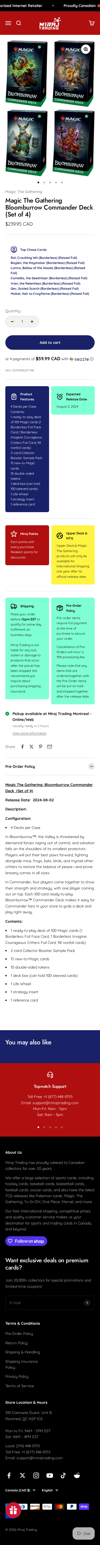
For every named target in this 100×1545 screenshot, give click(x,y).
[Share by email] (49, 746)
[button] (50, 359)
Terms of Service (19, 1385)
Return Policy (16, 1343)
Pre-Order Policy (19, 1333)
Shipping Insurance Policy (21, 1364)
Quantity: (13, 310)
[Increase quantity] (32, 321)
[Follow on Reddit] (77, 1475)
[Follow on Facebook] (9, 1475)
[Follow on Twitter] (22, 1475)
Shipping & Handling (22, 1352)
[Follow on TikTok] (63, 1475)
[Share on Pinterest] (40, 746)
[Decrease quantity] (12, 321)
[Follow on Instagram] (36, 1475)
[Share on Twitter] (31, 746)
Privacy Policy (17, 1376)
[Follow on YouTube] (49, 1475)
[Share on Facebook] (22, 746)
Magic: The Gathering (23, 191)
